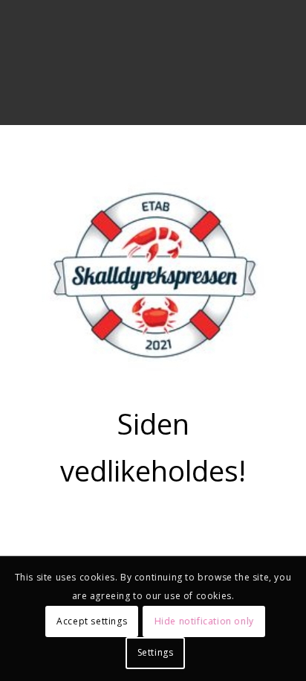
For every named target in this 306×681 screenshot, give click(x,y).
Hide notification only (204, 621)
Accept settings (91, 621)
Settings (155, 652)
